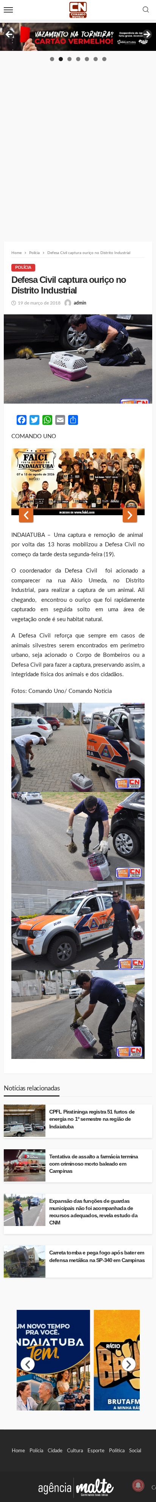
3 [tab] (69, 59)
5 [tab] (87, 59)
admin (80, 303)
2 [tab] (61, 59)
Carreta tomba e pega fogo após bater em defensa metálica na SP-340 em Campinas (97, 1256)
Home (18, 1450)
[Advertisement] (78, 144)
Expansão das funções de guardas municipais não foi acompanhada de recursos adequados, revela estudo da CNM (93, 1212)
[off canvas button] (8, 10)
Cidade (55, 1450)
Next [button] (146, 35)
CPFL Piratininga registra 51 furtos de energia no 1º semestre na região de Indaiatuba (91, 1119)
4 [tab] (78, 59)
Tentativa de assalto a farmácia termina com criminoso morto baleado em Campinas (93, 1164)
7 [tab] (104, 59)
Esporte (96, 1450)
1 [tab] (52, 59)
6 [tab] (96, 59)
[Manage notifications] (138, 1485)
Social (135, 1450)
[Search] (145, 10)
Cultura (75, 1450)
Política (117, 1450)
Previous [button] (9, 35)
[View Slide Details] (78, 37)
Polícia (23, 267)
